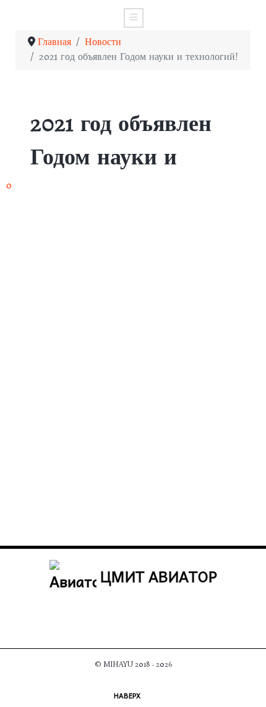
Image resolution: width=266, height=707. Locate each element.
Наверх (128, 695)
